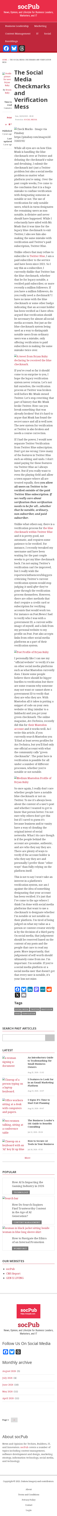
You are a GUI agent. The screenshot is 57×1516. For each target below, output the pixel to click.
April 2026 (8, 1398)
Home (4, 60)
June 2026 (7, 1384)
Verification (28, 1013)
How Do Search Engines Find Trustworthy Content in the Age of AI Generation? (29, 1210)
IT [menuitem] (37, 33)
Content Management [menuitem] (18, 33)
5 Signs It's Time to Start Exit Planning (39, 1101)
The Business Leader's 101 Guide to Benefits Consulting (41, 1123)
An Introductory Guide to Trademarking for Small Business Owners (40, 1062)
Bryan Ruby (8, 91)
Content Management (27, 1222)
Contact (28, 1505)
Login (29, 1510)
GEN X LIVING (15, 1278)
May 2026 (7, 1391)
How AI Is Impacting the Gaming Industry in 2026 (28, 1184)
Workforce (20, 1248)
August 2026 (9, 1371)
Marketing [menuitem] (40, 25)
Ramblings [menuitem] (11, 41)
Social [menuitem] (47, 33)
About (29, 1489)
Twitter (35, 1009)
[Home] (28, 1311)
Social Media (30, 119)
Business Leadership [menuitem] (17, 25)
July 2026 (7, 1377)
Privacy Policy (28, 1500)
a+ (10, 124)
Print (9, 117)
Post (17, 1013)
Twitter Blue (37, 256)
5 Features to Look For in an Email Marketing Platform (41, 1082)
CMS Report (13, 1273)
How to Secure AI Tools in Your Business (41, 1142)
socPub (28, 6)
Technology (21, 1192)
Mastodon (46, 1009)
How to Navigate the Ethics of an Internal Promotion (29, 1240)
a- (6, 124)
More (27, 1157)
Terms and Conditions (28, 1495)
